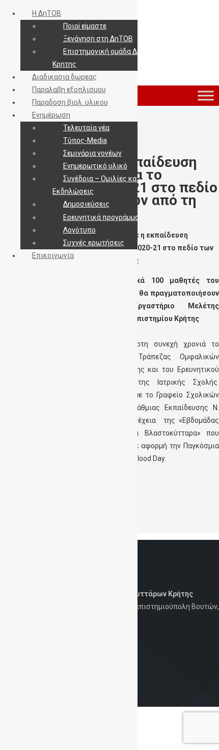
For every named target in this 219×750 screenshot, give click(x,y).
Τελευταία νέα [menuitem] (86, 128)
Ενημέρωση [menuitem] (51, 115)
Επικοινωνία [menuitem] (53, 255)
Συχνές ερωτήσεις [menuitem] (93, 243)
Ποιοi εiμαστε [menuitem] (84, 26)
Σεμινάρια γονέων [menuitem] (92, 153)
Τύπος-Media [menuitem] (85, 140)
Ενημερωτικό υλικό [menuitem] (95, 166)
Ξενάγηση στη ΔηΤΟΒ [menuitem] (98, 39)
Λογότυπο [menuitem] (79, 230)
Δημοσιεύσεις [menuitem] (86, 204)
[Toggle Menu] (206, 95)
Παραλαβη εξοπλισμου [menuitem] (69, 89)
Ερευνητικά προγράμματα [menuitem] (105, 217)
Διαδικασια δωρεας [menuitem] (64, 77)
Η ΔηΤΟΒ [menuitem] (46, 13)
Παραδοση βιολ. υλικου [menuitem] (70, 102)
